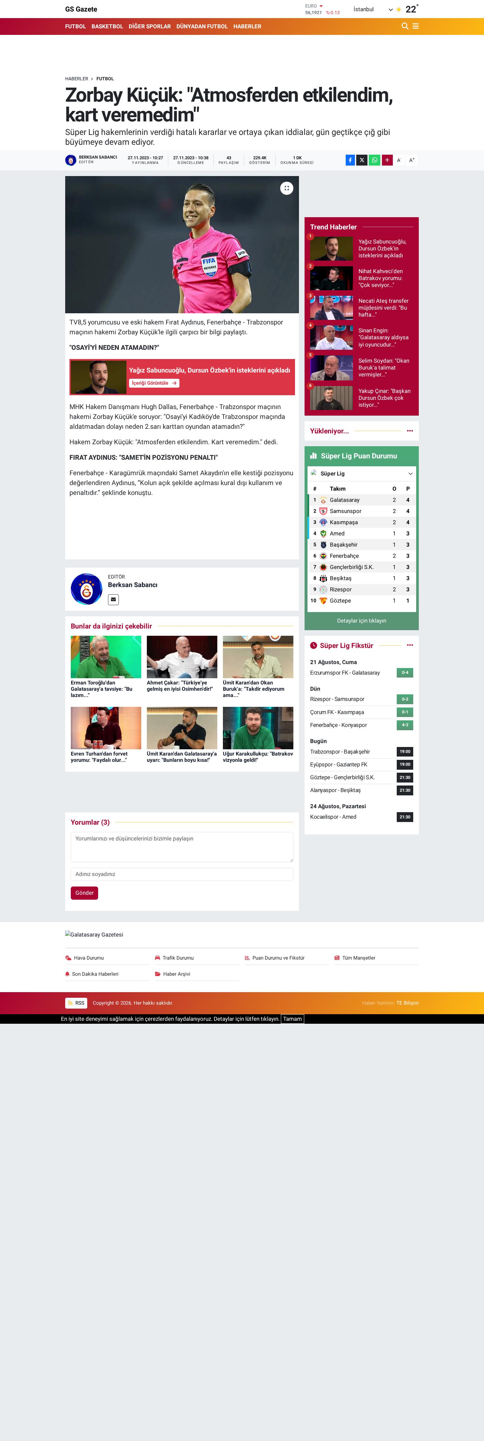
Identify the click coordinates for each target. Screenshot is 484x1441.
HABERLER (247, 26)
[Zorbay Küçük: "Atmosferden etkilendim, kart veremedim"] (182, 244)
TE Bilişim (407, 1003)
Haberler (76, 78)
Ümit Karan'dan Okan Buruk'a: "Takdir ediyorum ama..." (253, 689)
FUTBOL (75, 26)
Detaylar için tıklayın (361, 620)
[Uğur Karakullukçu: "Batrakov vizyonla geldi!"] (258, 727)
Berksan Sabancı (132, 585)
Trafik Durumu (178, 958)
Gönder (84, 892)
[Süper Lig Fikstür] (410, 645)
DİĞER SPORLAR (150, 26)
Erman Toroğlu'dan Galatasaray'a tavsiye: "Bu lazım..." (101, 689)
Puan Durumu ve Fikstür (279, 958)
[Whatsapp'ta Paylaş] (374, 160)
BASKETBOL (107, 26)
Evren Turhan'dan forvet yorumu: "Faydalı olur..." (99, 757)
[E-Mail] (113, 599)
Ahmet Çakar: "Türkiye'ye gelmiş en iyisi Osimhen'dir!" (180, 686)
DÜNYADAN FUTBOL (202, 26)
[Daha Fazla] (387, 160)
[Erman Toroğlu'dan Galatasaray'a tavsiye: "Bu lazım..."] (106, 656)
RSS (79, 1003)
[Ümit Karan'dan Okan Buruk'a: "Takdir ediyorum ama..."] (258, 656)
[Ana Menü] (414, 26)
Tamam (292, 1019)
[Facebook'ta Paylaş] (350, 160)
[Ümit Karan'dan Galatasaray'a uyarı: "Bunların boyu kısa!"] (182, 727)
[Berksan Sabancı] (86, 588)
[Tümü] (410, 430)
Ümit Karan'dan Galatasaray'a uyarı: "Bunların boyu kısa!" (182, 757)
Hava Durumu (89, 958)
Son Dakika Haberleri (95, 974)
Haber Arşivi (176, 974)
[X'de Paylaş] (361, 160)
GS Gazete (81, 9)
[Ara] (406, 26)
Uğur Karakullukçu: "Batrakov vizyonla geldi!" (258, 757)
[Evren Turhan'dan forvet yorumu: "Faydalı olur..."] (106, 727)
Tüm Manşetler (358, 958)
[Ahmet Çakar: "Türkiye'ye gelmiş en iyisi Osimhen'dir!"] (182, 656)
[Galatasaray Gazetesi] (94, 934)
